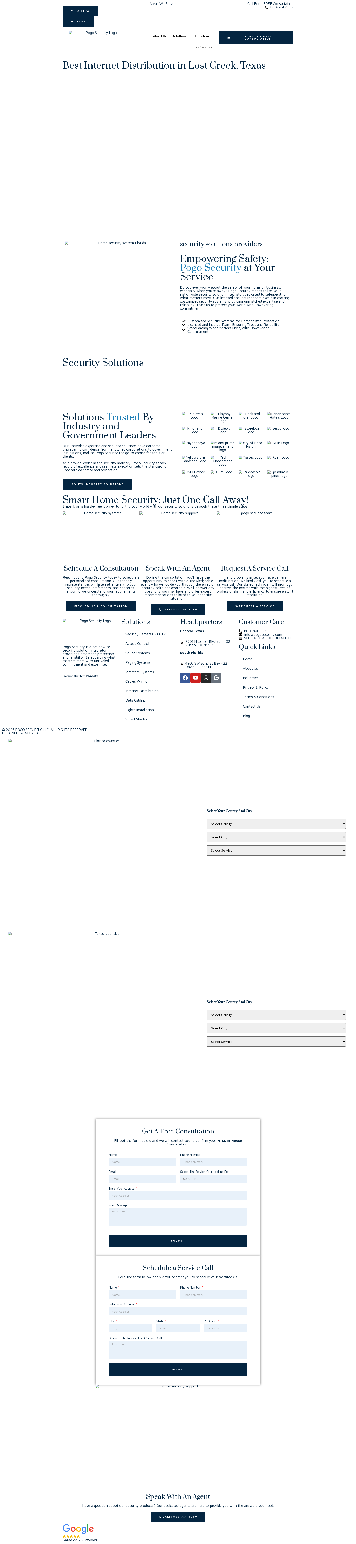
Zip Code (210, 1321)
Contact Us (204, 46)
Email (112, 1171)
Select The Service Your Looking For (205, 1171)
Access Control (137, 643)
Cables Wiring (136, 681)
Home (247, 659)
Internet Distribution (142, 691)
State (160, 1321)
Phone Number (190, 1155)
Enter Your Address (122, 1188)
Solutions (179, 36)
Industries (202, 36)
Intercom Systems (139, 672)
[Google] (216, 678)
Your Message (118, 1205)
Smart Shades (136, 719)
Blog (246, 716)
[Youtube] (195, 678)
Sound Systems (137, 653)
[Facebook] (185, 678)
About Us (159, 36)
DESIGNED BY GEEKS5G (21, 733)
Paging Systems (138, 662)
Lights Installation (139, 710)
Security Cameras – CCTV (145, 634)
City (112, 1321)
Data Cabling (135, 700)
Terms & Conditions (258, 697)
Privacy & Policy (256, 687)
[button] (178, 1533)
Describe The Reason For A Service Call (135, 1338)
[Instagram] (206, 678)
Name (113, 1155)
